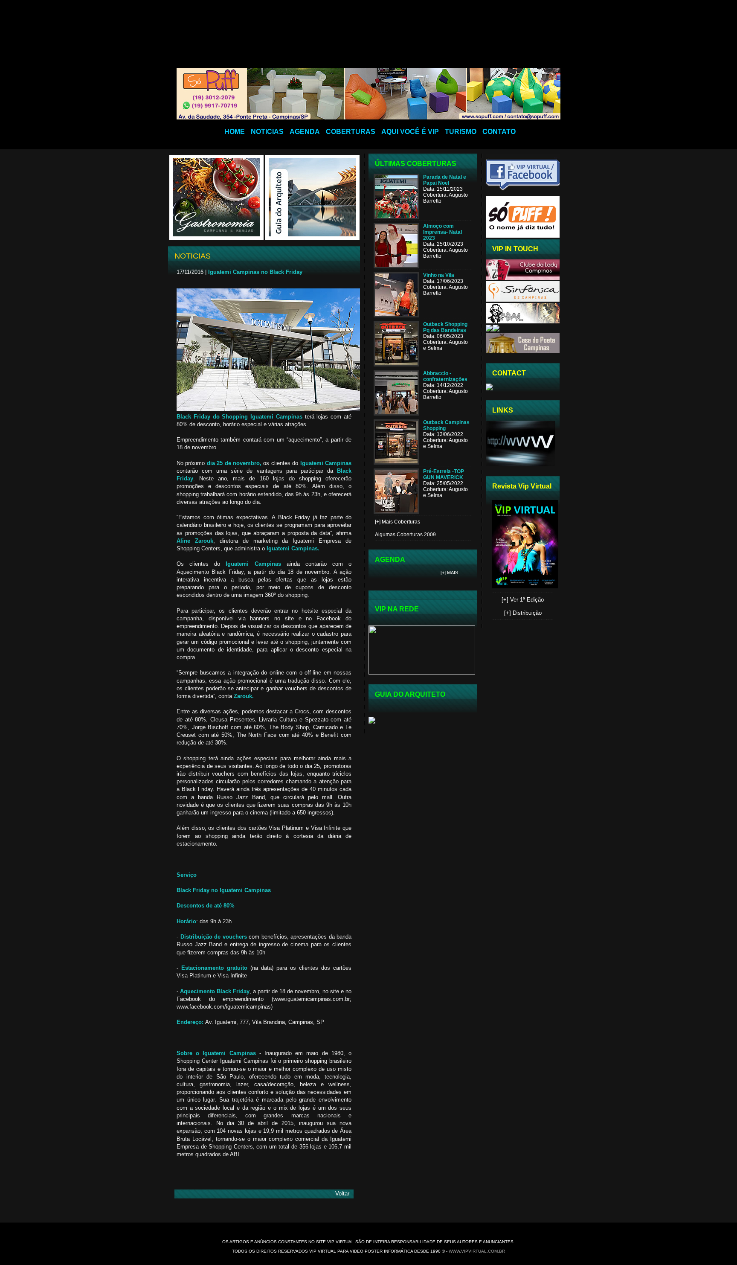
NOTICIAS (267, 131)
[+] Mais (449, 572)
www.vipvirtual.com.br (477, 1251)
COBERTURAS (350, 131)
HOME (234, 131)
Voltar (342, 1193)
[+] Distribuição (523, 613)
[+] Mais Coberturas (397, 522)
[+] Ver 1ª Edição (523, 599)
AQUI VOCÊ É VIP (410, 131)
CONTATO (499, 131)
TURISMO (460, 131)
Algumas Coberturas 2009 (405, 535)
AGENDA (305, 131)
